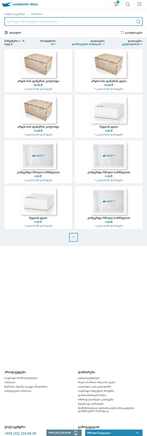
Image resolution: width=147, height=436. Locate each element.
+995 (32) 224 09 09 (20, 433)
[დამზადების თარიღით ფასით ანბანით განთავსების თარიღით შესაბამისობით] (88, 44)
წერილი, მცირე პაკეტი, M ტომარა (26, 386)
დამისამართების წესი (92, 395)
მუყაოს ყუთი (109, 126)
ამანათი (9, 382)
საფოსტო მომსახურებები (20, 378)
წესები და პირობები (91, 403)
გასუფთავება (134, 32)
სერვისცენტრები (89, 378)
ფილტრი (15, 32)
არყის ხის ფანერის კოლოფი (38, 81)
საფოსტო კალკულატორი (94, 386)
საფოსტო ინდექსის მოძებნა (96, 390)
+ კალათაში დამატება (38, 88)
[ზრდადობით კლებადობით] (132, 44)
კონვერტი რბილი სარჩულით (38, 172)
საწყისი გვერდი (14, 14)
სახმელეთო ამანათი (17, 390)
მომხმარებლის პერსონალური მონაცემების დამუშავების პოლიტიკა (106, 409)
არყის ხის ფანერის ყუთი (109, 81)
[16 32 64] (54, 44)
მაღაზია (36, 14)
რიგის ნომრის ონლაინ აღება (96, 382)
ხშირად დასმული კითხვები (95, 399)
